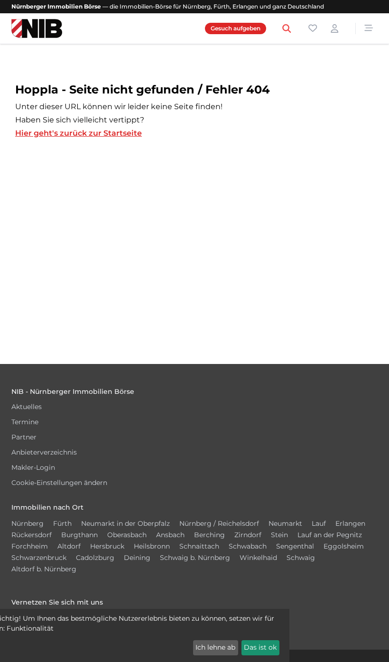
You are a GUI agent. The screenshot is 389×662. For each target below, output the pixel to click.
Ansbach (170, 535)
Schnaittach (199, 546)
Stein (279, 535)
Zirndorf (247, 535)
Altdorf (69, 546)
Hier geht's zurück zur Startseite (78, 133)
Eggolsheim (344, 546)
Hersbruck (107, 546)
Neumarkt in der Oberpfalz (125, 523)
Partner (24, 437)
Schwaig (301, 557)
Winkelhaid (258, 557)
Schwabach (248, 546)
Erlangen (350, 523)
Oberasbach (127, 535)
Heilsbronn (152, 546)
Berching (209, 535)
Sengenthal (295, 546)
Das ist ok (260, 647)
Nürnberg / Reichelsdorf (219, 523)
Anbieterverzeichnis (44, 452)
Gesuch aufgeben (235, 28)
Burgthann (79, 535)
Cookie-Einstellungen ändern (59, 482)
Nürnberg (27, 523)
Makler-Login (33, 467)
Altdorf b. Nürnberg (43, 569)
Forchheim (29, 546)
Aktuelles (26, 406)
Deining (137, 557)
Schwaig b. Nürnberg (195, 557)
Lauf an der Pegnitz (329, 535)
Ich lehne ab (215, 647)
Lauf (319, 523)
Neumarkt (285, 523)
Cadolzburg (95, 557)
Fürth (62, 523)
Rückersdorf (31, 535)
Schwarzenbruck (38, 557)
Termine (24, 422)
